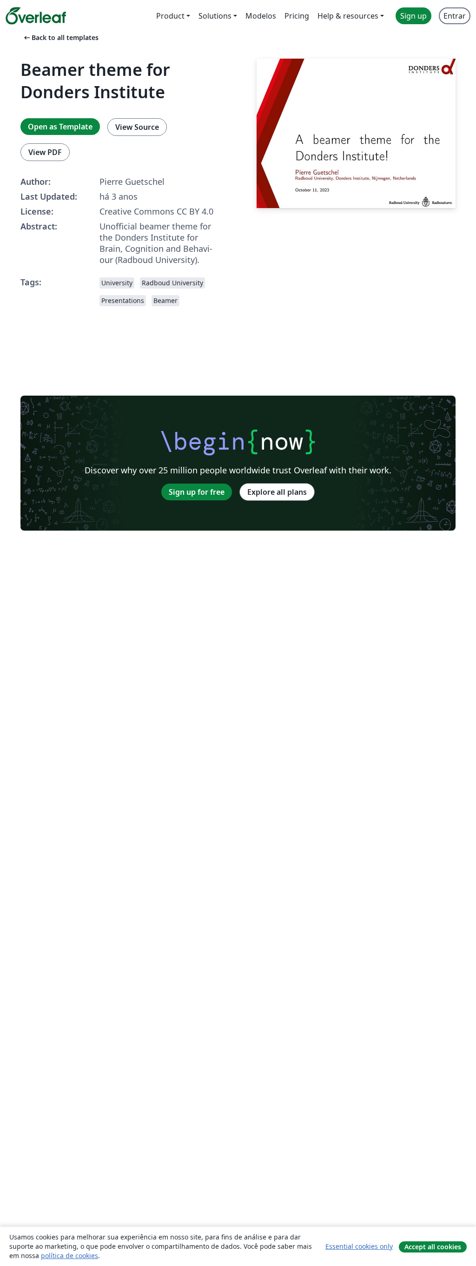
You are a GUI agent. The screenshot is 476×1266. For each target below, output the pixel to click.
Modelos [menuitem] (260, 16)
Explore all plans (277, 492)
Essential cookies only (359, 1246)
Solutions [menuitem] (214, 16)
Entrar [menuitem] (454, 16)
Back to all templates (60, 37)
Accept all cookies (432, 1246)
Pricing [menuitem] (296, 16)
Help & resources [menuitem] (347, 16)
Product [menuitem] (170, 16)
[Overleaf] (36, 16)
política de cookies (69, 1255)
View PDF (45, 152)
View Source (137, 127)
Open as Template (60, 126)
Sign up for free (197, 492)
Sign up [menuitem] (413, 16)
